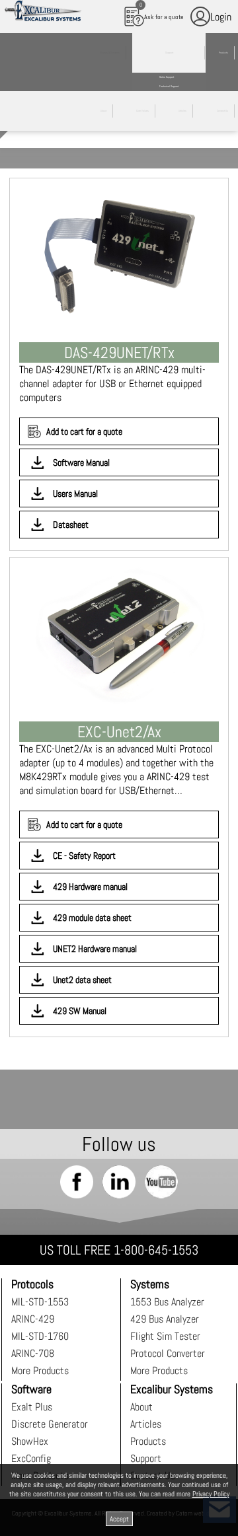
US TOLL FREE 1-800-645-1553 (119, 1250)
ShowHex (29, 1441)
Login (220, 17)
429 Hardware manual (90, 887)
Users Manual (75, 493)
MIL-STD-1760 (40, 1336)
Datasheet (71, 524)
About (141, 1407)
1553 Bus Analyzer (167, 1302)
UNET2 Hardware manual (95, 949)
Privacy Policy (210, 1493)
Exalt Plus (31, 1407)
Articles (145, 1424)
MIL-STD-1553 (40, 1302)
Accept (119, 1518)
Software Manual (81, 462)
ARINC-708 (32, 1353)
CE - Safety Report (84, 855)
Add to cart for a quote (84, 431)
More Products (40, 1370)
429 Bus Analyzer (164, 1319)
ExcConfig (31, 1458)
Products (148, 1441)
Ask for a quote (161, 11)
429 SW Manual (79, 1011)
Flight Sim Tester (165, 1336)
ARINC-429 (32, 1319)
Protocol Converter (167, 1353)
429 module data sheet (92, 918)
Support (145, 1458)
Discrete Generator (49, 1424)
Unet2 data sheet (82, 980)
